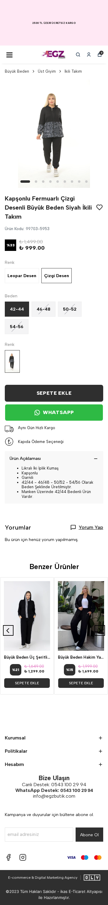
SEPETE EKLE (54, 393)
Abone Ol (89, 834)
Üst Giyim (47, 71)
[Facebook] (8, 857)
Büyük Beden (17, 71)
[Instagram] (22, 857)
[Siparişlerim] (88, 54)
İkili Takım (73, 71)
